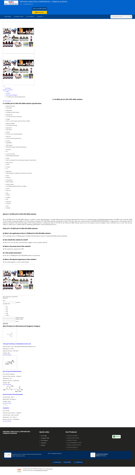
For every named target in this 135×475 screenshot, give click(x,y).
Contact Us (40, 16)
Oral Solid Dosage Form (72, 447)
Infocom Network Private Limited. (41, 470)
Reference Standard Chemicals (74, 445)
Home (7, 91)
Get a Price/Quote (7, 101)
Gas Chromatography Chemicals (74, 442)
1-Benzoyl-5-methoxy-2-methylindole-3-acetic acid (17, 344)
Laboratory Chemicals (72, 440)
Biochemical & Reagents (11, 95)
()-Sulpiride (6, 408)
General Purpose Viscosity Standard (13, 394)
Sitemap (43, 445)
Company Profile (18, 16)
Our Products (30, 16)
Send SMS (68, 462)
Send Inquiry (40, 12)
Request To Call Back (8, 90)
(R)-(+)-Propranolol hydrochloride (12, 371)
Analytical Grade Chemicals (73, 438)
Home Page (7, 16)
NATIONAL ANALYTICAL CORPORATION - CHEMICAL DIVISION (43, 2)
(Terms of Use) (49, 468)
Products (8, 93)
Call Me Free (79, 462)
